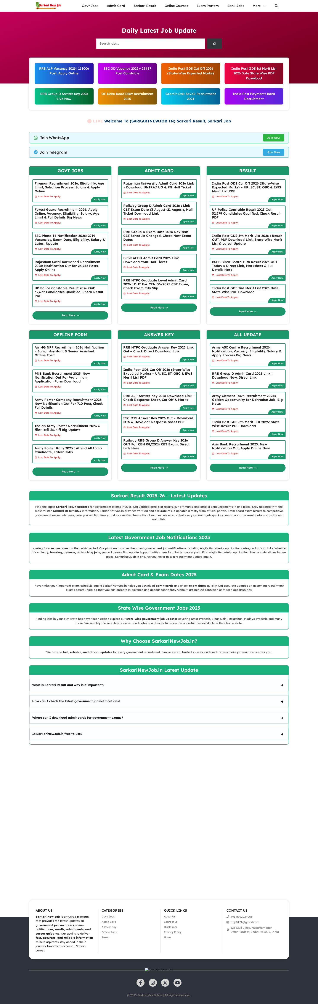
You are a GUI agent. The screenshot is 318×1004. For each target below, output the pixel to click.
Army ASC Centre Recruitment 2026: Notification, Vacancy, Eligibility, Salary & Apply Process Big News (246, 351)
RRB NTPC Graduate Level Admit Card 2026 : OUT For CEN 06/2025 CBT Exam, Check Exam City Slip (156, 284)
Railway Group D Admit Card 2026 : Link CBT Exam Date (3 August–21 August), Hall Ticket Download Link (158, 209)
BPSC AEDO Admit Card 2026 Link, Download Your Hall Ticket (151, 260)
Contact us (170, 921)
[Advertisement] (130, 816)
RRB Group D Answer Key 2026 (64, 94)
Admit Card (116, 6)
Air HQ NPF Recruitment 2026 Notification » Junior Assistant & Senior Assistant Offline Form (69, 351)
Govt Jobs (90, 6)
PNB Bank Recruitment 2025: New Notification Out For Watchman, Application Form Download (62, 377)
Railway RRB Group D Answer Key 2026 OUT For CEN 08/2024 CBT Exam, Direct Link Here (156, 444)
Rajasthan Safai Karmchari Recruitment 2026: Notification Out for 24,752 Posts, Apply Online (67, 266)
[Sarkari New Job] (49, 6)
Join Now (273, 137)
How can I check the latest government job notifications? (76, 701)
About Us (169, 916)
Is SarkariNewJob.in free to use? (57, 734)
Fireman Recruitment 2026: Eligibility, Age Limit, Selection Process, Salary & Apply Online (69, 187)
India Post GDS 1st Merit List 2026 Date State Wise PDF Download (254, 73)
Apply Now (100, 199)
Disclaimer (170, 926)
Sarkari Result (145, 6)
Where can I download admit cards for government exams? (77, 718)
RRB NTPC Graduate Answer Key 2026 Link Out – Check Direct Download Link (158, 349)
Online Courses (176, 6)
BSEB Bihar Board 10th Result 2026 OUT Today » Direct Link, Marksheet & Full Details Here (245, 266)
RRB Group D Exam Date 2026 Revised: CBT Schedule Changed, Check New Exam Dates (157, 236)
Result (105, 937)
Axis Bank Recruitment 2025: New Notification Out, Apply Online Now (241, 446)
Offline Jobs (109, 932)
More (257, 6)
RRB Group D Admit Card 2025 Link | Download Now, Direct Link (242, 375)
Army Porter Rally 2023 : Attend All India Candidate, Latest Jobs (68, 450)
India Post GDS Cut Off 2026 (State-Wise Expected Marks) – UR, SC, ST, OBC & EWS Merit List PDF (246, 187)
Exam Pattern (208, 6)
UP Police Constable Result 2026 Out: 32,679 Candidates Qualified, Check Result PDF (69, 292)
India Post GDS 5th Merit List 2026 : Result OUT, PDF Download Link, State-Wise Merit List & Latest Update (247, 240)
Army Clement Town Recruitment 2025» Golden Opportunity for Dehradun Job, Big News (247, 400)
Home (167, 937)
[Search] (214, 44)
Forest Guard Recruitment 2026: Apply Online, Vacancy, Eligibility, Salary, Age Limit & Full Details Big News (67, 213)
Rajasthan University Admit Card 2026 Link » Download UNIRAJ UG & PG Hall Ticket (158, 185)
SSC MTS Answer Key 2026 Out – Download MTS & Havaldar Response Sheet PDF (158, 420)
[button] (276, 6)
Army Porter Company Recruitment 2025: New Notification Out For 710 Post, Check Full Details (69, 404)
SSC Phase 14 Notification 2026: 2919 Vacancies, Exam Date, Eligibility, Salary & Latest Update (70, 240)
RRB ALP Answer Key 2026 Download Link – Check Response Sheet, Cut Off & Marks (159, 398)
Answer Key (109, 926)
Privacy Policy (172, 932)
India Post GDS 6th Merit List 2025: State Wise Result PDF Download (245, 424)
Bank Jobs (235, 6)
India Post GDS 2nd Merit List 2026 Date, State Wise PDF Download (245, 290)
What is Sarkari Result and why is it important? (68, 685)
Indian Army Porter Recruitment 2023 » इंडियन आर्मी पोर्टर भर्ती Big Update (67, 428)
